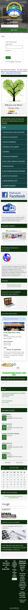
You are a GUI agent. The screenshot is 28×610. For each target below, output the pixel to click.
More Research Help (10, 181)
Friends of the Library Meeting (10, 433)
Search (24, 26)
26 (3, 475)
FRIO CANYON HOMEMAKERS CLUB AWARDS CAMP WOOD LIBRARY (14, 394)
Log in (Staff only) (14, 608)
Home (3, 36)
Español (6, 151)
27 (7, 475)
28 (11, 475)
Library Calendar (9, 185)
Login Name (9, 44)
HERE (11, 526)
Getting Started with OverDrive (13, 73)
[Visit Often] (14, 194)
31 (21, 475)
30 (18, 475)
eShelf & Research (9, 142)
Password (8, 50)
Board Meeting (6, 414)
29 (14, 475)
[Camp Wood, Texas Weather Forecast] (13, 496)
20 (18, 482)
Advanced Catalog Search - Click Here (14, 374)
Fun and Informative (10, 156)
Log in (8, 57)
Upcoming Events (8, 410)
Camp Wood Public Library (11, 319)
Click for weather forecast (13, 497)
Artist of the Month (10, 137)
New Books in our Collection (13, 132)
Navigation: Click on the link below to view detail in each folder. (13, 121)
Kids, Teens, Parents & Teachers (14, 161)
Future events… (19, 462)
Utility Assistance (7, 424)
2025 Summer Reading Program (14, 171)
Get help (18, 61)
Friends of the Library (11, 147)
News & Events (8, 166)
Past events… (8, 462)
